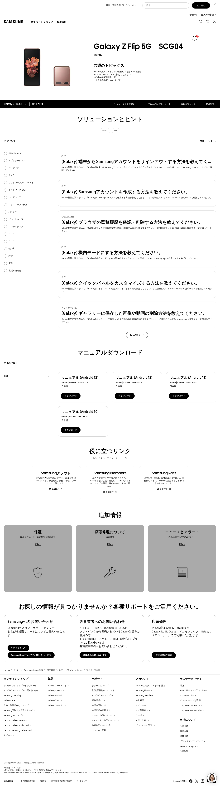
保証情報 (98, 55)
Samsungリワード (144, 690)
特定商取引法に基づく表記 (61, 781)
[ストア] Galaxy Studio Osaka (17, 725)
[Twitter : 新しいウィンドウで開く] (197, 781)
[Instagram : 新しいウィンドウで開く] (203, 781)
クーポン (140, 715)
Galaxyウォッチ (55, 695)
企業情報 (184, 726)
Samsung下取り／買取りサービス (19, 710)
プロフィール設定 (144, 725)
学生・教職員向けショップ (16, 705)
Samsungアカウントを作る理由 (150, 685)
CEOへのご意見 (99, 730)
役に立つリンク (188, 104)
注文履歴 (140, 700)
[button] (137, 163)
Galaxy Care (9, 700)
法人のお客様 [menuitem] (207, 15)
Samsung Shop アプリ (14, 715)
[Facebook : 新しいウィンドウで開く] (191, 781)
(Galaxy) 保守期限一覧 (105, 77)
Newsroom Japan (188, 746)
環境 (182, 685)
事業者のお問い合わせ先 (94, 655)
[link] (194, 38)
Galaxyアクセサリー (57, 705)
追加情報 (210, 104)
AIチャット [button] (16, 647)
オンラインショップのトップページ (20, 685)
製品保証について (100, 700)
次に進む (201, 5)
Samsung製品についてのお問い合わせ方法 (31, 655)
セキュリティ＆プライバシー (193, 690)
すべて (105, 131)
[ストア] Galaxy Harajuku (15, 720)
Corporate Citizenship (190, 705)
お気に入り (141, 720)
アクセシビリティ (188, 695)
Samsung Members (144, 695)
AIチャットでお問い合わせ (104, 720)
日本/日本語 (8, 781)
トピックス (9, 735)
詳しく (38, 544)
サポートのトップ (100, 685)
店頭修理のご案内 (163, 655)
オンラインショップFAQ (103, 695)
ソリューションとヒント (125, 104)
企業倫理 (184, 751)
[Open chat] (212, 778)
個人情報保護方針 (28, 781)
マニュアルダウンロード (159, 104)
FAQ (116, 131)
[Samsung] (13, 21)
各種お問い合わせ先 (101, 725)
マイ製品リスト (143, 710)
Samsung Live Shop (12, 695)
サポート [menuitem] (194, 15)
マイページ (141, 705)
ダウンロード (70, 396)
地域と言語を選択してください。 (122, 5)
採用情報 (184, 736)
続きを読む (54, 489)
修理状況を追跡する (101, 710)
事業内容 (184, 731)
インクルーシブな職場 (190, 700)
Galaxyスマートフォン (58, 685)
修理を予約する (99, 705)
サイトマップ (81, 781)
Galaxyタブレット (56, 690)
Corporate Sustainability (191, 710)
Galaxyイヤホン (55, 700)
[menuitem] (42, 22)
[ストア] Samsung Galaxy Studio (18, 730)
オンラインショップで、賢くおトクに (21, 690)
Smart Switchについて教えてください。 (114, 74)
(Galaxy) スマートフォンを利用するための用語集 (118, 71)
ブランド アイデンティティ (192, 741)
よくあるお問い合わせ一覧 (107, 80)
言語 (6, 376)
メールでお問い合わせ (102, 715)
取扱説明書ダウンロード (103, 690)
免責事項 (42, 781)
